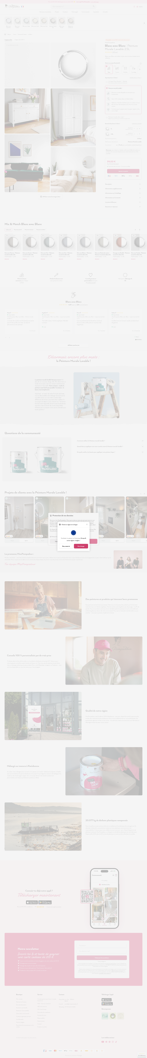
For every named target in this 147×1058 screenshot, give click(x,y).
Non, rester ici (66, 546)
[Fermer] (87, 524)
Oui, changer (81, 546)
